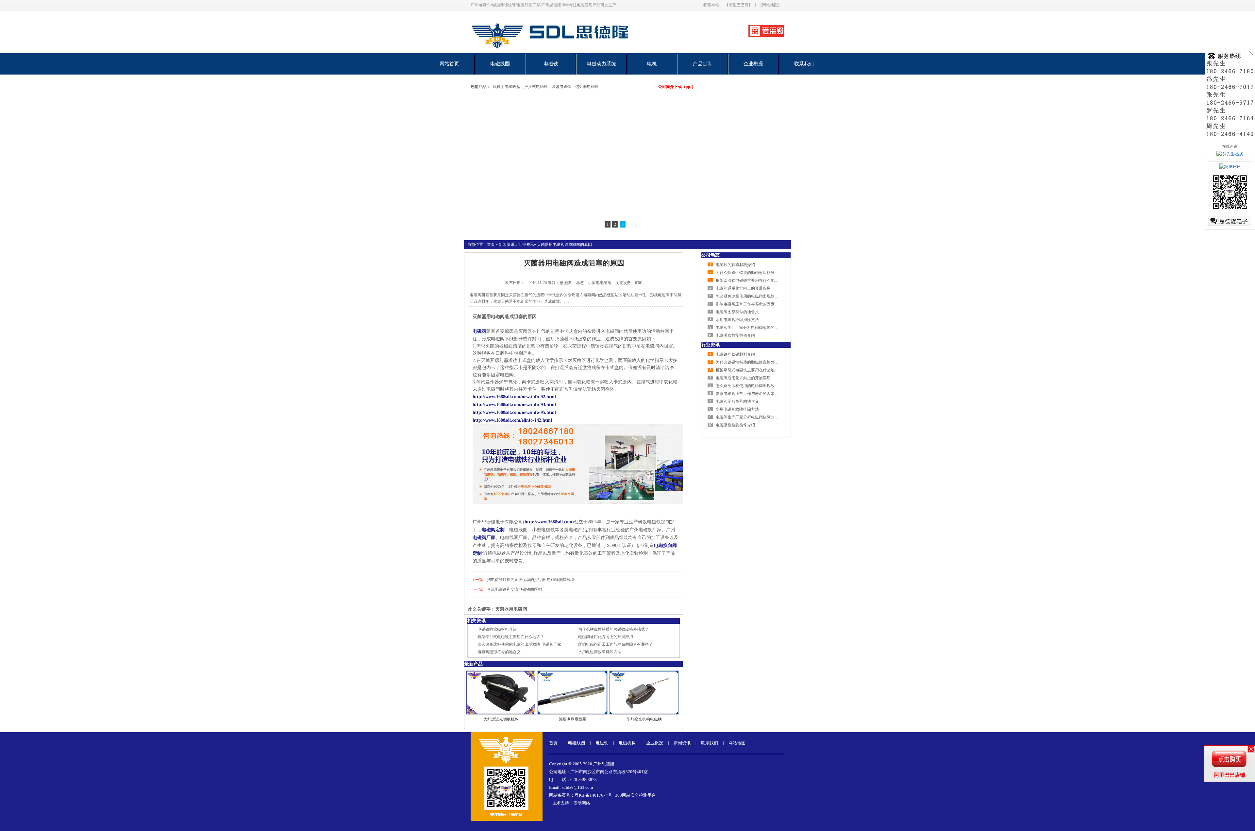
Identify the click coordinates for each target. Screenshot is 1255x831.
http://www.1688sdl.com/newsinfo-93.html (514, 404)
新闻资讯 (506, 244)
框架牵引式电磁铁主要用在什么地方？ (510, 637)
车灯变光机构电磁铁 (644, 719)
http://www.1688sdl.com (548, 521)
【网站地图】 (770, 5)
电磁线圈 (500, 63)
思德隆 (565, 282)
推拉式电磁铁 (536, 86)
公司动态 (710, 255)
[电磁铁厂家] (573, 52)
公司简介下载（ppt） (676, 86)
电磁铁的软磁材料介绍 (497, 629)
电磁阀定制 (493, 529)
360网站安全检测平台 (635, 795)
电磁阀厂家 (484, 537)
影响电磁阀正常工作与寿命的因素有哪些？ (615, 644)
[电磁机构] (627, 164)
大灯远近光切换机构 (501, 719)
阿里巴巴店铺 (1229, 775)
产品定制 (702, 63)
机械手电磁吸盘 (506, 86)
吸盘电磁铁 (561, 86)
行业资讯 (526, 244)
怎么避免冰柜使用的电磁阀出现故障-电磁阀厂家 (519, 644)
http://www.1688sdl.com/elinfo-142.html (512, 420)
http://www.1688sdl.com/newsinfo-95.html (514, 412)
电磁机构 (627, 742)
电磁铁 (551, 63)
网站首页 (449, 63)
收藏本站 (711, 5)
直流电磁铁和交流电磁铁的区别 (514, 589)
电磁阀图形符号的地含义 (499, 652)
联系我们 (804, 63)
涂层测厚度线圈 (572, 719)
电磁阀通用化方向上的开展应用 (605, 637)
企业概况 (753, 63)
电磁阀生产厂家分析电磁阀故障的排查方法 (753, 327)
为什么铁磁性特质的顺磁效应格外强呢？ (613, 629)
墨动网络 (581, 803)
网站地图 (736, 742)
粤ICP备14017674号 (593, 795)
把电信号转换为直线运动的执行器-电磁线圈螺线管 (531, 579)
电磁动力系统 (601, 63)
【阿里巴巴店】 (738, 5)
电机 (652, 63)
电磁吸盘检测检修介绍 (735, 335)
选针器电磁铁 (587, 86)
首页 (491, 244)
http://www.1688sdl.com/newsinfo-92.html (514, 396)
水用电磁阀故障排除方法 (599, 652)
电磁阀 (479, 331)
